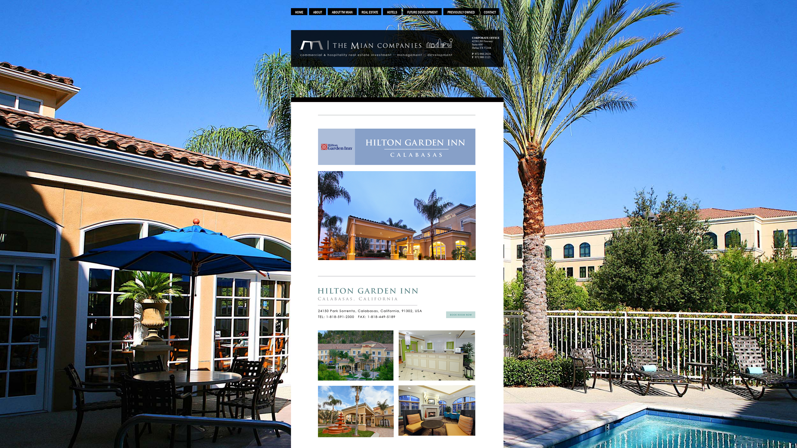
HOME (299, 12)
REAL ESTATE (370, 12)
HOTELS (392, 12)
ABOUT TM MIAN (342, 12)
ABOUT (317, 12)
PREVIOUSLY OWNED (461, 12)
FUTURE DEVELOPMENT (422, 12)
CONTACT (490, 12)
